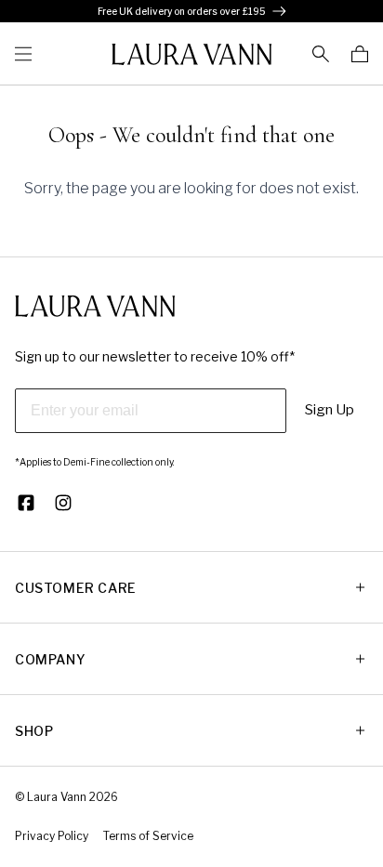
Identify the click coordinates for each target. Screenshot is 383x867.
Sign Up (329, 409)
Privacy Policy (51, 836)
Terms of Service (148, 836)
